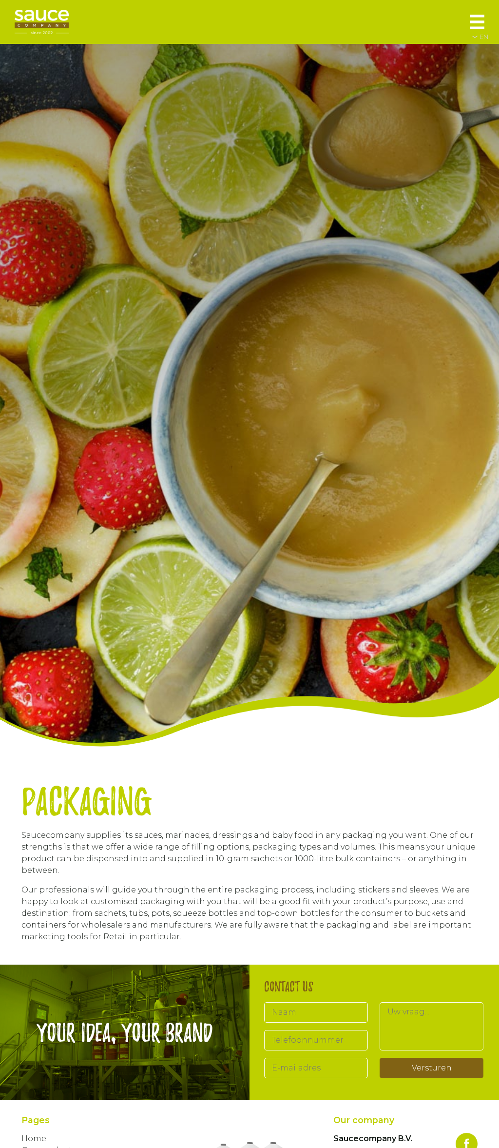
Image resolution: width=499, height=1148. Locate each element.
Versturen (432, 1067)
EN (484, 36)
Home (33, 1138)
